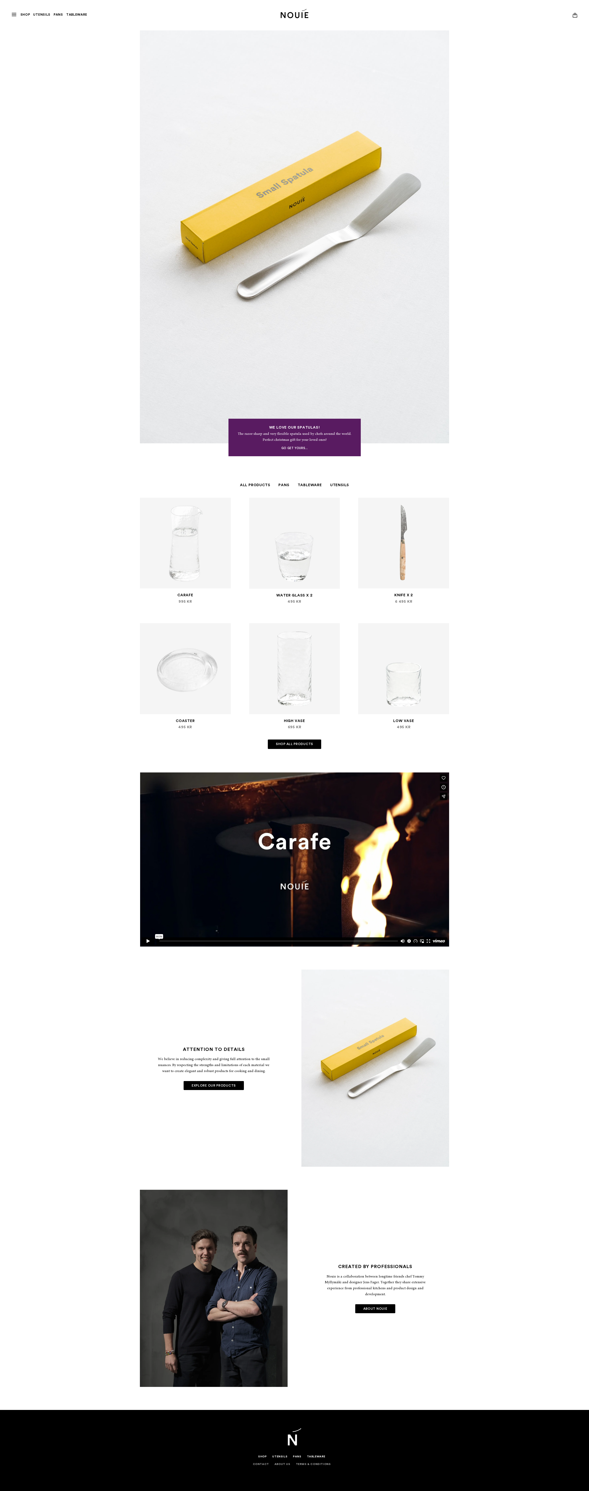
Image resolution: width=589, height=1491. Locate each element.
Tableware (76, 14)
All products (255, 485)
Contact (261, 1464)
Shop (25, 14)
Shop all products (294, 744)
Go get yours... (294, 448)
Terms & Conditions (313, 1464)
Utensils (41, 14)
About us (282, 1464)
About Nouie (375, 1308)
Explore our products (214, 1085)
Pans (58, 14)
